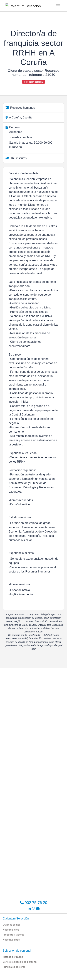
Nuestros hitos (11, 929)
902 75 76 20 (35, 902)
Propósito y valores (13, 934)
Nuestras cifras (11, 939)
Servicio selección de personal (20, 961)
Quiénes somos (11, 924)
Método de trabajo (13, 956)
